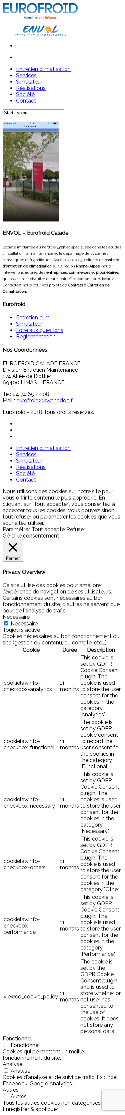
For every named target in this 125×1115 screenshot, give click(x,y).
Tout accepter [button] (49, 529)
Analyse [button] (12, 1064)
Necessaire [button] (16, 617)
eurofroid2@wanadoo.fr (45, 400)
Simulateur (29, 324)
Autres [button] (11, 1090)
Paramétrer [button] (16, 529)
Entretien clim (33, 317)
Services (26, 454)
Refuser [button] (75, 529)
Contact (26, 480)
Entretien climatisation (43, 448)
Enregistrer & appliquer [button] (30, 1109)
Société (25, 473)
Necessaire (24, 623)
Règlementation (36, 336)
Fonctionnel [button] (17, 1038)
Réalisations (31, 467)
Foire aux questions (39, 330)
